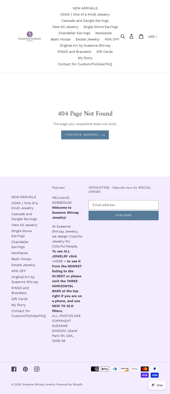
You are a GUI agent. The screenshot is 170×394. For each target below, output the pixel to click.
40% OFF (18, 271)
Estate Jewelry (23, 265)
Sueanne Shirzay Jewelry (39, 384)
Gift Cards (19, 299)
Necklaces (19, 253)
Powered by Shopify (69, 384)
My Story (18, 305)
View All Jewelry (24, 225)
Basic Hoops (21, 259)
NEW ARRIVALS (23, 197)
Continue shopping (81, 134)
